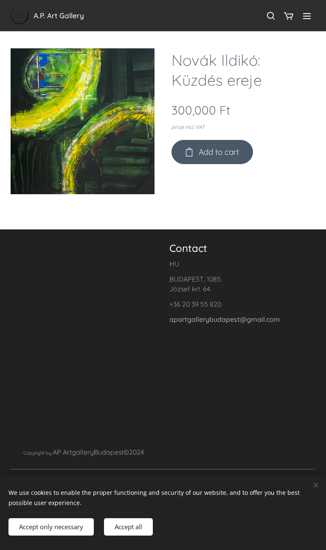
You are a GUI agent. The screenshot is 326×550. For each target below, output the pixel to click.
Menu (306, 15)
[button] (270, 15)
